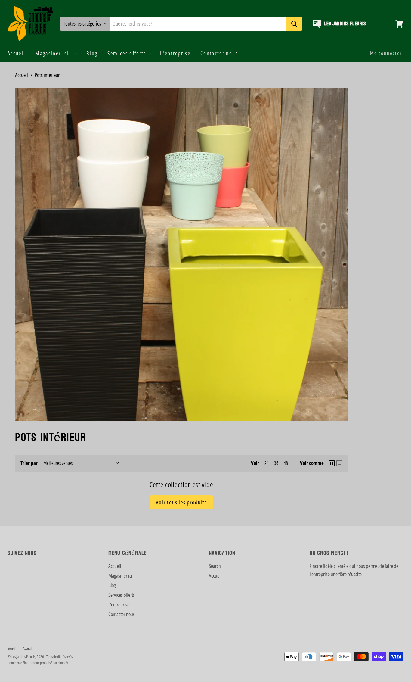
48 (286, 463)
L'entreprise (175, 53)
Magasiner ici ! (54, 53)
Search (215, 565)
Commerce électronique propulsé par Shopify (38, 662)
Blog (91, 53)
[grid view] (332, 463)
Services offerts (127, 53)
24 (266, 463)
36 (276, 463)
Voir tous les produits (181, 502)
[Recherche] (294, 24)
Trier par (29, 463)
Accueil (16, 53)
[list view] (339, 463)
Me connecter (386, 53)
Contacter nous (219, 53)
